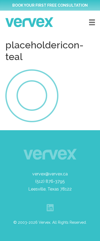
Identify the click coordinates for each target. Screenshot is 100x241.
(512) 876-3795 (50, 181)
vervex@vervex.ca (50, 173)
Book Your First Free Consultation (50, 5)
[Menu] (92, 22)
